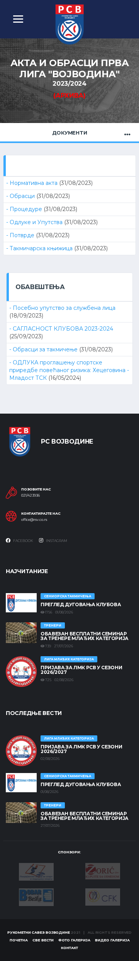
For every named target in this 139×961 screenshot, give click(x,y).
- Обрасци (21, 196)
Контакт (69, 948)
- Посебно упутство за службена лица (62, 307)
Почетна (19, 940)
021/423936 (30, 495)
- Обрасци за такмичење (44, 349)
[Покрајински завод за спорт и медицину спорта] (36, 871)
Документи (69, 133)
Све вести (43, 940)
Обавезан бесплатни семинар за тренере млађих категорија (85, 636)
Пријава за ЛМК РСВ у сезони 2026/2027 (81, 670)
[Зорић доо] (102, 870)
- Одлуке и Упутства (35, 222)
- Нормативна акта (32, 183)
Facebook (22, 541)
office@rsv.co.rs (34, 520)
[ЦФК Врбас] (102, 896)
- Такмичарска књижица (40, 248)
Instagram (56, 541)
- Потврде (21, 235)
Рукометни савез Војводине (38, 932)
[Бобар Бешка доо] (36, 896)
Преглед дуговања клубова (81, 604)
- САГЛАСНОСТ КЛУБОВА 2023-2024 (61, 328)
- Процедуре (25, 209)
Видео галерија (112, 940)
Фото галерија (74, 940)
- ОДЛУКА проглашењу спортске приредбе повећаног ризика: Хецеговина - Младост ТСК (69, 370)
